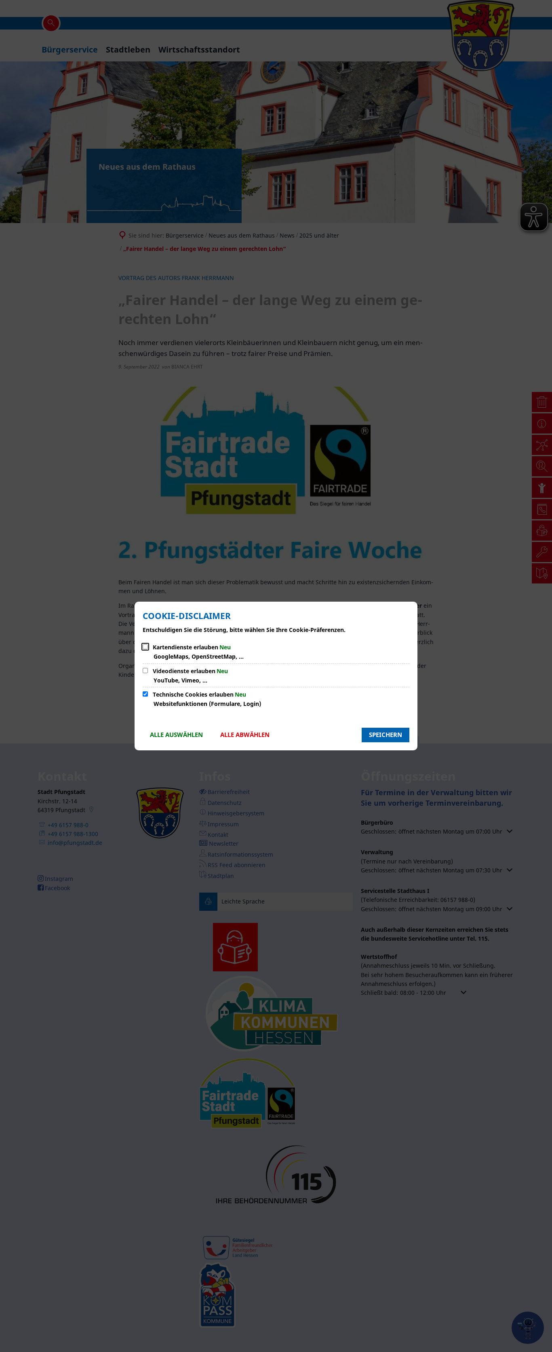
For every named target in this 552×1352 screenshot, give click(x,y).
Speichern (385, 735)
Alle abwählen (245, 735)
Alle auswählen (176, 735)
